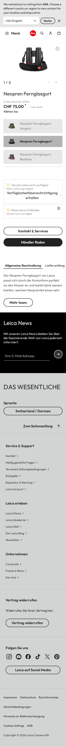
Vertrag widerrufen (27, 623)
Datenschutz (28, 697)
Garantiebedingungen (17, 706)
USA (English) (14, 20)
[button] (58, 426)
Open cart (58, 33)
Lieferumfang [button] (55, 265)
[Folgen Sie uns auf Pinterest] (56, 656)
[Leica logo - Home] (33, 33)
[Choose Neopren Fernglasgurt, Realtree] (33, 157)
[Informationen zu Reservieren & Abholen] (58, 208)
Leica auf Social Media (33, 670)
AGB (30, 725)
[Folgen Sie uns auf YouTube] (18, 656)
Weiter (47, 21)
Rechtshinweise (48, 697)
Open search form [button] (42, 33)
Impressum (10, 697)
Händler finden (33, 242)
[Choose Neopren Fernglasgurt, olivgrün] (33, 126)
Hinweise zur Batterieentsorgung (24, 716)
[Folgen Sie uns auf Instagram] (9, 656)
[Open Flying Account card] (50, 33)
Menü (15, 33)
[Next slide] (56, 82)
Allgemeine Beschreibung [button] (23, 265)
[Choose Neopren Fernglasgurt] (33, 141)
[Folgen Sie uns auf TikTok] (37, 656)
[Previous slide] (49, 82)
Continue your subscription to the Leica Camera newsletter (58, 354)
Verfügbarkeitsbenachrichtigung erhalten (32, 195)
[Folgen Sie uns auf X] (47, 656)
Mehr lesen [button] (18, 302)
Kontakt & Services (33, 231)
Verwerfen (59, 21)
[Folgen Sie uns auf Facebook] (28, 656)
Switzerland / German (33, 411)
